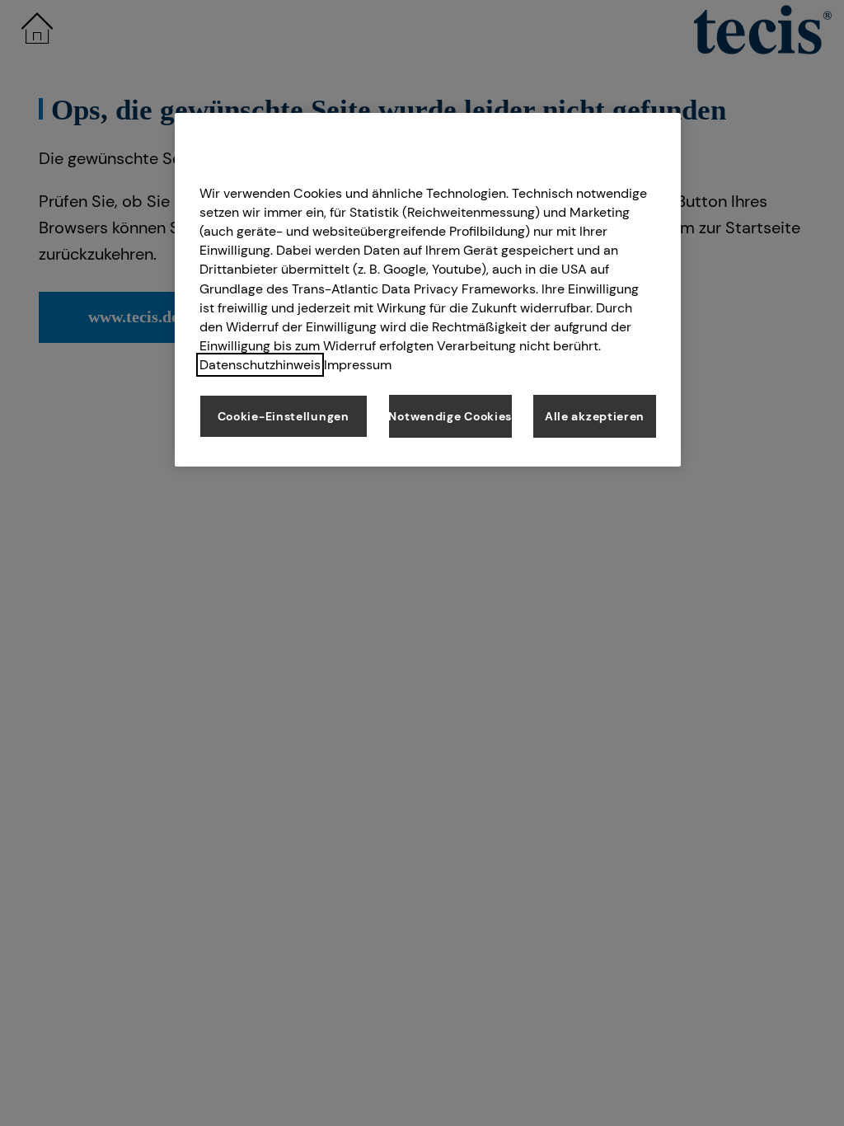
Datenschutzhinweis (260, 364)
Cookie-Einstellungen (283, 416)
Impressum (358, 364)
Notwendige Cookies (450, 416)
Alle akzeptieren (595, 416)
